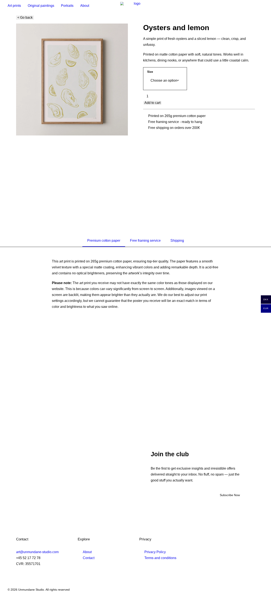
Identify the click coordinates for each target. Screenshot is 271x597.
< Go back (25, 17)
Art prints (14, 5)
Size (150, 71)
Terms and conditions (160, 558)
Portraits (67, 5)
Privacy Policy (155, 552)
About (84, 5)
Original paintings (41, 5)
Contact (88, 558)
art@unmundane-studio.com (37, 552)
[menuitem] (16, 5)
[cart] (261, 5)
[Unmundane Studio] (135, 5)
